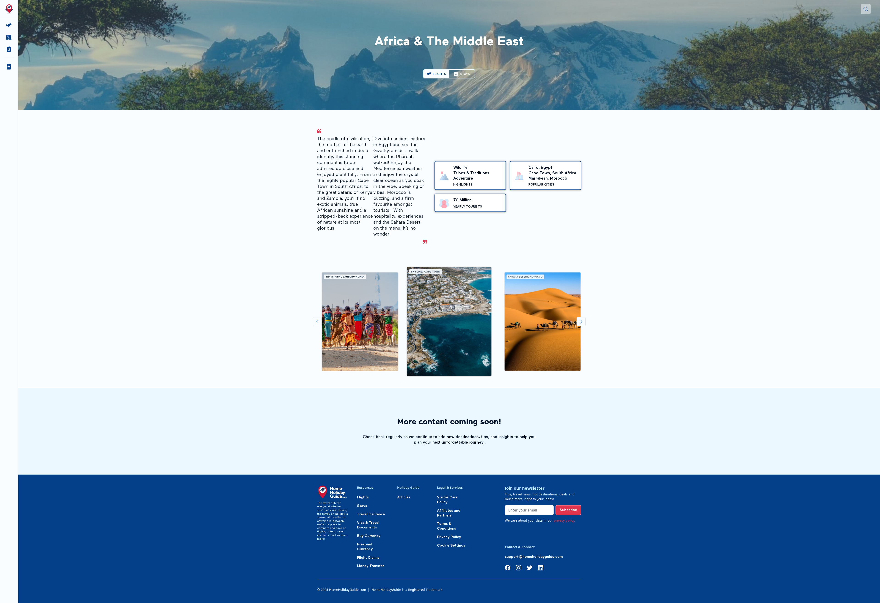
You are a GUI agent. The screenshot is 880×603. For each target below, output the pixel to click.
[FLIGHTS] (9, 25)
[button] (9, 49)
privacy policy (564, 520)
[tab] (436, 74)
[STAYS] (9, 37)
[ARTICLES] (9, 67)
